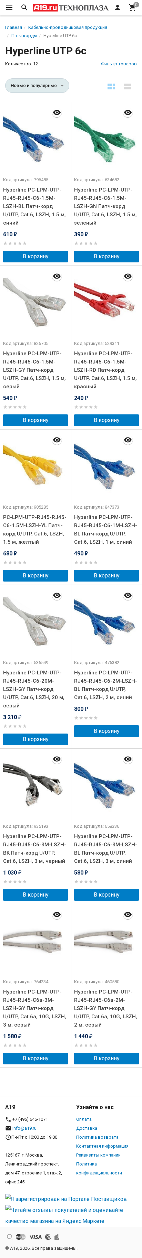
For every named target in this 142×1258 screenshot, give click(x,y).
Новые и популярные (34, 85)
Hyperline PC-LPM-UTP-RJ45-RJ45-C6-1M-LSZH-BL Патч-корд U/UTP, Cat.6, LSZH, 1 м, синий (105, 529)
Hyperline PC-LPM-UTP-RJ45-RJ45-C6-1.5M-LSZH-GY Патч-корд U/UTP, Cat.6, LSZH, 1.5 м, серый (34, 370)
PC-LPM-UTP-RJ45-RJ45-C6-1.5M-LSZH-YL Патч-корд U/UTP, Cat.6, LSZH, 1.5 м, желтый (35, 529)
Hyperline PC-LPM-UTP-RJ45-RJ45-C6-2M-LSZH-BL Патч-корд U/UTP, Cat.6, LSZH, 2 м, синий (105, 685)
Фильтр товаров (119, 63)
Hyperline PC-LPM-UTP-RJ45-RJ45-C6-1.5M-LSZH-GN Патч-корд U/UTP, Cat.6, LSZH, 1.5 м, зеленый (105, 206)
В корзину (36, 256)
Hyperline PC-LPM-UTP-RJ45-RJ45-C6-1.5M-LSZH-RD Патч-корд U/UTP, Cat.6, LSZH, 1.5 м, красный (105, 370)
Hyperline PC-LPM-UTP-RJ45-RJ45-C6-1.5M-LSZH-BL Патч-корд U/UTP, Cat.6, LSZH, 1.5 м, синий (34, 206)
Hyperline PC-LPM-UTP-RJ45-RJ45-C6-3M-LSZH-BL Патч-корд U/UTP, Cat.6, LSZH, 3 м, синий (105, 848)
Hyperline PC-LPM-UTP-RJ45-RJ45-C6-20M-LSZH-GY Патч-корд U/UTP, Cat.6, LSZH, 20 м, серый (33, 689)
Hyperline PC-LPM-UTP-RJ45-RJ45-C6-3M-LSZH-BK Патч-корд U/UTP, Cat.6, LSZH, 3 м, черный (34, 848)
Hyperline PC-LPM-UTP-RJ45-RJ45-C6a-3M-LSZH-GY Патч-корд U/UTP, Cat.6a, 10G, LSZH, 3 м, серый (34, 1008)
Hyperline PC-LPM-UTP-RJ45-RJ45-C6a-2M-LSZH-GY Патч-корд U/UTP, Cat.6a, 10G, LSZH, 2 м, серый (105, 1008)
